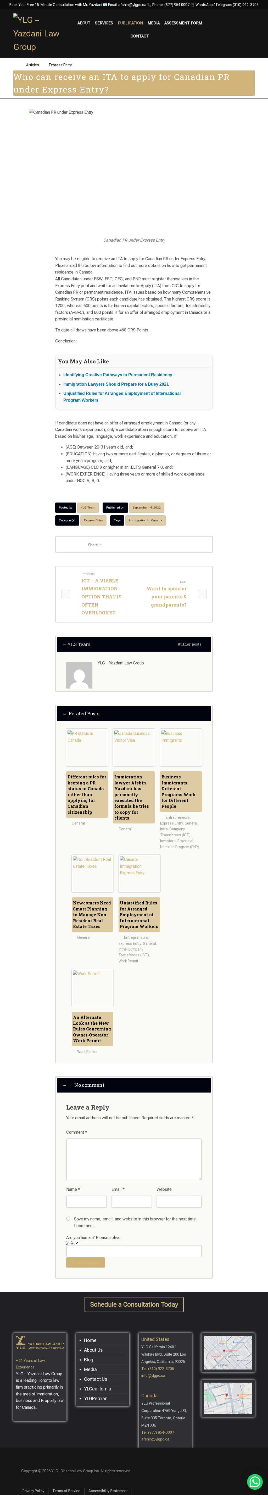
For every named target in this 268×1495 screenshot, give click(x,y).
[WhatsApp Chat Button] (255, 1482)
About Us (93, 1350)
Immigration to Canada (145, 520)
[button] (259, 22)
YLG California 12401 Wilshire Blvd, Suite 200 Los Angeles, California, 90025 (163, 1354)
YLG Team (88, 507)
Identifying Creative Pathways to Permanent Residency (117, 375)
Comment (76, 1132)
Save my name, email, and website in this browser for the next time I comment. (135, 1222)
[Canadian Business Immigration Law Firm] (39, 33)
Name (73, 1189)
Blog (88, 1359)
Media (90, 1369)
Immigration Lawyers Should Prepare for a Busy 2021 (116, 384)
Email (118, 1189)
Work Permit (128, 961)
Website (164, 1189)
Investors (168, 841)
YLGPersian (96, 1398)
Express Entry (93, 520)
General (78, 823)
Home (90, 1340)
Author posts (189, 644)
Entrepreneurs (178, 817)
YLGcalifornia (97, 1389)
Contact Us (95, 1379)
